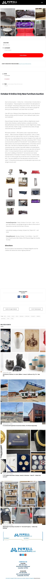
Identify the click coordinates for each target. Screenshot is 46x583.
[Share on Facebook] (19, 296)
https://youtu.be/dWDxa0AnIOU (25, 63)
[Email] (27, 296)
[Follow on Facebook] (21, 555)
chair (9, 316)
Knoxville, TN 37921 (23, 568)
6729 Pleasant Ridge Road (23, 566)
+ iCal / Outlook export (36, 309)
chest (13, 316)
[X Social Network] (21, 296)
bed (5, 316)
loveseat (33, 316)
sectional (3, 318)
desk (17, 316)
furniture (27, 316)
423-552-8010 (23, 572)
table (12, 318)
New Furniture (8, 50)
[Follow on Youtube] (25, 555)
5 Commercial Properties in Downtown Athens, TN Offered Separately (20, 425)
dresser (21, 316)
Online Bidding (23, 55)
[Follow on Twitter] (23, 555)
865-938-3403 (23, 565)
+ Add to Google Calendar (11, 309)
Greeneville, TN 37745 (23, 575)
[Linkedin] (24, 296)
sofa (8, 318)
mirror (38, 316)
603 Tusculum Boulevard (23, 574)
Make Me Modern (37, 578)
